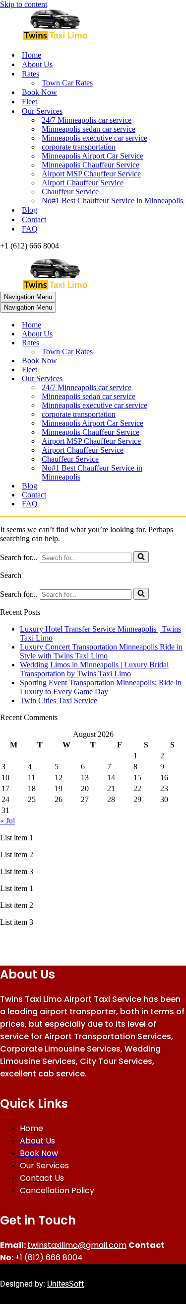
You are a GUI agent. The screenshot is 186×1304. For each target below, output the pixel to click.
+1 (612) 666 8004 (49, 1257)
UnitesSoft (65, 1284)
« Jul (7, 820)
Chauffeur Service (70, 191)
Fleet (29, 101)
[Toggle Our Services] (174, 379)
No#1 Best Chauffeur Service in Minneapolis (112, 200)
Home (31, 55)
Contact (34, 219)
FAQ (30, 229)
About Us (37, 64)
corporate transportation (79, 147)
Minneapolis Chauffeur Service (90, 165)
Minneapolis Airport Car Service (92, 156)
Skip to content (23, 4)
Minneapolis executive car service (94, 138)
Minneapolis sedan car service (88, 129)
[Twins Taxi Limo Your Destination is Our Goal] (93, 25)
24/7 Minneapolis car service (86, 120)
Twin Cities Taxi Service (58, 700)
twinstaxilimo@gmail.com (76, 1245)
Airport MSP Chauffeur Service (91, 173)
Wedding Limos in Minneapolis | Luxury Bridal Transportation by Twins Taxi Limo (94, 669)
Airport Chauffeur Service (83, 182)
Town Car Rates (67, 83)
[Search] (141, 557)
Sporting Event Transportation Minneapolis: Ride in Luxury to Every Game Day (101, 687)
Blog (29, 210)
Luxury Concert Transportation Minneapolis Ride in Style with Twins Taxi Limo (101, 651)
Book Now (39, 92)
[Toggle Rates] (174, 343)
